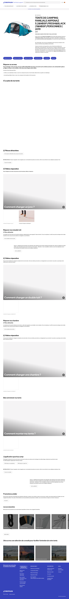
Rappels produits (34, 574)
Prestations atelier (38, 58)
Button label (6, 534)
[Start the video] (63, 207)
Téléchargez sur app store (22, 463)
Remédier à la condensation (58, 559)
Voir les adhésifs (18, 250)
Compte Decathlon (34, 570)
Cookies (59, 571)
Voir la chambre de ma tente (9, 329)
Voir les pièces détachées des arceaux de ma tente (13, 153)
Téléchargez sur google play (9, 463)
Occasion (49, 574)
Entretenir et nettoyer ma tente (10, 559)
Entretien (53, 58)
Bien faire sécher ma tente (41, 559)
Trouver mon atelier (7, 162)
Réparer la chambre (28, 58)
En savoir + (6, 500)
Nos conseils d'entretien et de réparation (23, 578)
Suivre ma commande (35, 568)
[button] (11, 217)
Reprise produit (50, 571)
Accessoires (46, 58)
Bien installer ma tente (24, 559)
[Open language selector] (64, 2)
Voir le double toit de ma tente (9, 238)
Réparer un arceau (7, 58)
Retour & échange (34, 572)
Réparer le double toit (18, 58)
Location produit (50, 576)
